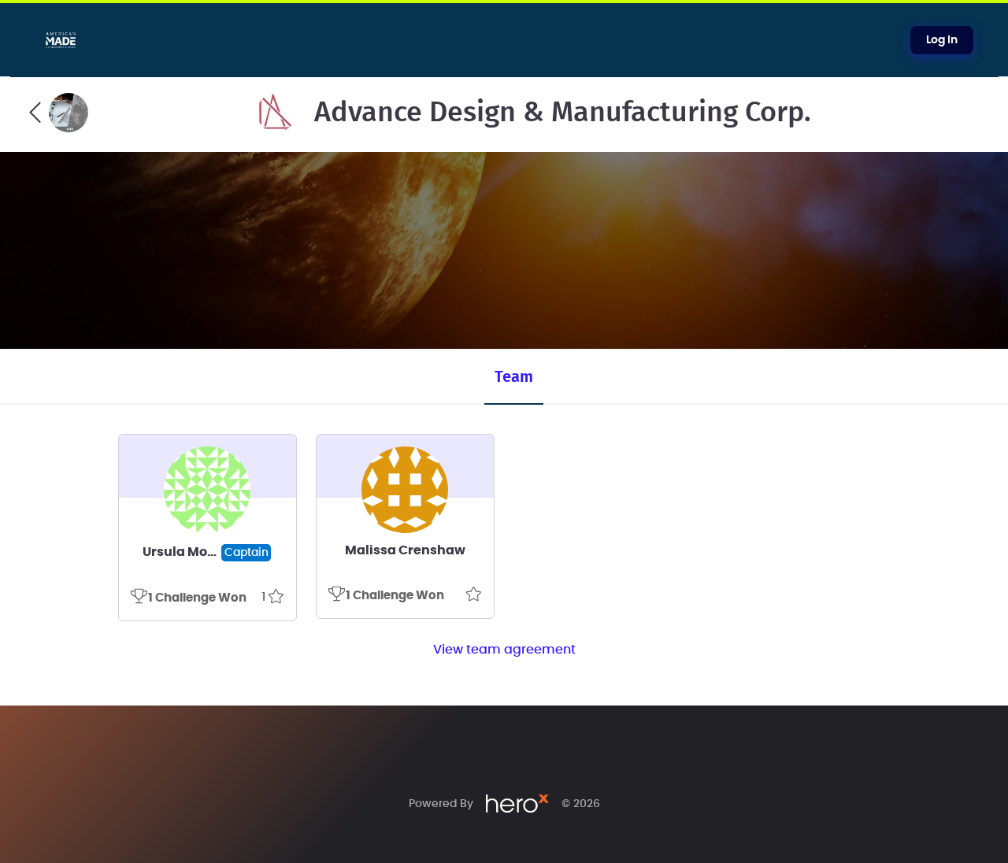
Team (514, 377)
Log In (942, 40)
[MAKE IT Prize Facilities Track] (58, 112)
